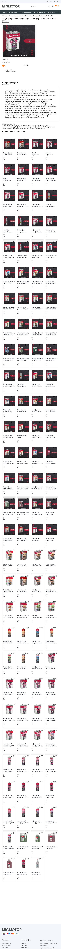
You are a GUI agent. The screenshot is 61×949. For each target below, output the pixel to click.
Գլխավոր (4, 15)
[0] (55, 6)
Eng (57, 1)
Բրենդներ (23, 943)
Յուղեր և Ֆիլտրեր (40, 12)
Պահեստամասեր (26, 12)
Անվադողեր (51, 12)
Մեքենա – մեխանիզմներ (10, 12)
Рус (54, 1)
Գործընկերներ (24, 947)
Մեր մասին (24, 945)
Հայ (51, 1)
